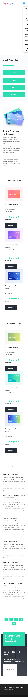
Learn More (11, 225)
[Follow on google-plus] (16, 619)
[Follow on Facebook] (6, 619)
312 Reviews (8, 260)
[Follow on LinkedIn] (21, 619)
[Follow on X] (11, 619)
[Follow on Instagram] (14, 623)
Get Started (10, 670)
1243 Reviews (8, 219)
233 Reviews (8, 301)
